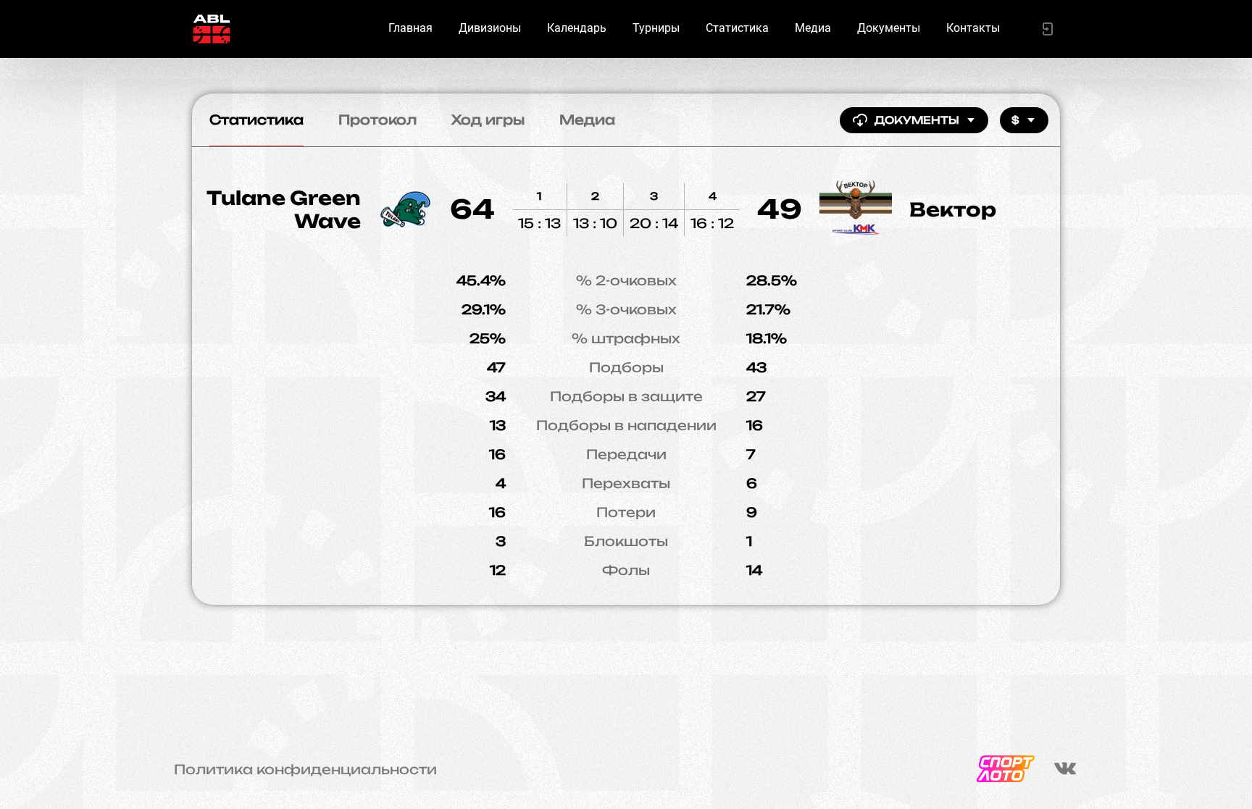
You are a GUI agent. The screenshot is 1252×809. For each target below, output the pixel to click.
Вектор (952, 209)
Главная (410, 28)
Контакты (973, 28)
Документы (888, 28)
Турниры (656, 28)
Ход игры (488, 119)
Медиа (813, 28)
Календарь (576, 28)
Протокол (377, 119)
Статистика (737, 28)
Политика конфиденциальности (305, 769)
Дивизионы (490, 28)
